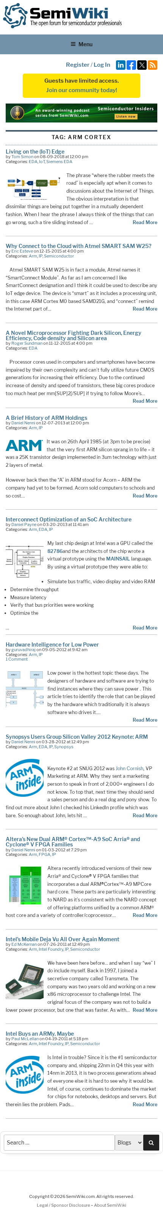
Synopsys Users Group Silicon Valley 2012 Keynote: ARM (77, 736)
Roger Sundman (26, 343)
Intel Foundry (51, 949)
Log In (102, 64)
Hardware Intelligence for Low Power (52, 644)
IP (40, 256)
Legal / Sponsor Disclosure (64, 1205)
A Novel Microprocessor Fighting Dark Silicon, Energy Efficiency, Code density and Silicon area (73, 335)
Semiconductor (59, 256)
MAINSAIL (118, 559)
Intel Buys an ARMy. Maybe (40, 1033)
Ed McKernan (24, 944)
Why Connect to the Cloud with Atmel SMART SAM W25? (78, 246)
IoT (42, 161)
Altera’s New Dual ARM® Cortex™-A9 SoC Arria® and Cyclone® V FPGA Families (73, 842)
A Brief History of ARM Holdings (46, 417)
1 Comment (17, 659)
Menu (85, 44)
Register (77, 64)
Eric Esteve (22, 251)
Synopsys (64, 746)
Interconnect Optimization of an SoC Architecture (69, 519)
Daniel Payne (23, 524)
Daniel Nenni (23, 422)
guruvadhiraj (23, 649)
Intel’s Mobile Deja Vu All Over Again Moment (62, 939)
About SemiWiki (110, 1205)
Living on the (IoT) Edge (35, 151)
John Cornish (129, 768)
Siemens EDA (59, 161)
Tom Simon (22, 156)
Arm (33, 256)
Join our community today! (81, 90)
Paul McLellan (25, 1038)
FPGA (44, 854)
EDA (33, 161)
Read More (145, 222)
